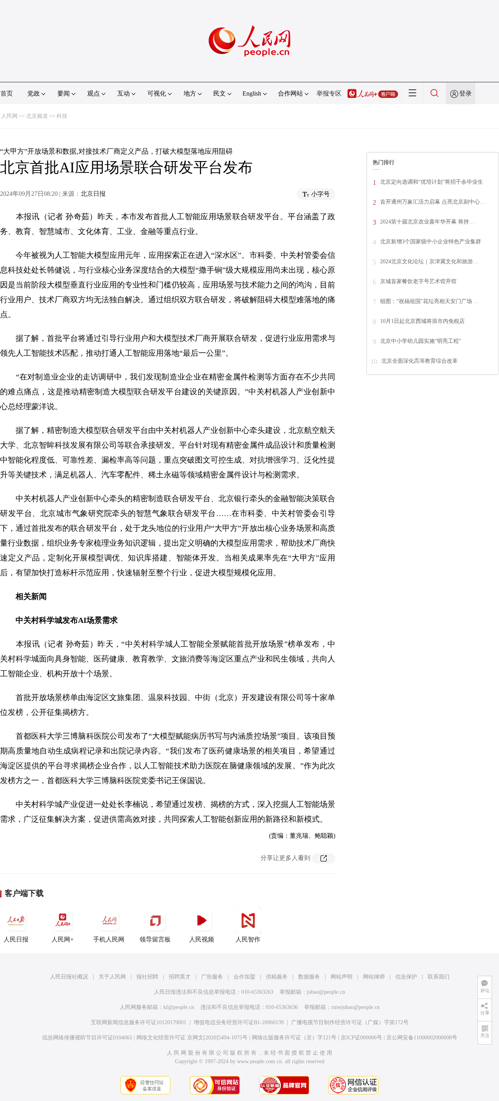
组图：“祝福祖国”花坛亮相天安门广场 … (429, 301)
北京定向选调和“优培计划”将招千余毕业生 (431, 182)
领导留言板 (155, 939)
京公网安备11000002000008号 (421, 1038)
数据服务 (309, 977)
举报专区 (329, 93)
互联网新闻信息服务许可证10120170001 (138, 1022)
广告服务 (212, 977)
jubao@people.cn (326, 992)
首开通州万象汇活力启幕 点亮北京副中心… (432, 202)
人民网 (9, 116)
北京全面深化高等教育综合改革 (419, 361)
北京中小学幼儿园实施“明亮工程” (420, 341)
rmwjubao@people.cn (355, 1007)
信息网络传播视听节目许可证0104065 (87, 1038)
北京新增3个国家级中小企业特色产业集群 (430, 242)
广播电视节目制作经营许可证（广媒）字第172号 (350, 1022)
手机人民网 (108, 939)
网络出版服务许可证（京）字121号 (294, 1038)
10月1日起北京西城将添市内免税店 (422, 321)
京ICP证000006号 (361, 1038)
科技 (62, 116)
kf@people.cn (178, 1007)
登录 (465, 93)
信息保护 (406, 977)
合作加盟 (244, 977)
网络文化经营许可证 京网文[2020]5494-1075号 (192, 1038)
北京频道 (37, 116)
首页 (6, 93)
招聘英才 (180, 977)
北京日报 (93, 193)
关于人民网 (112, 977)
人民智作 (247, 939)
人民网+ (62, 939)
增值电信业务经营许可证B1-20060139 (239, 1022)
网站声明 (341, 977)
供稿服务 (277, 977)
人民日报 (16, 939)
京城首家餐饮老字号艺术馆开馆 (418, 281)
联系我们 (438, 977)
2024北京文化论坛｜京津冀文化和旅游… (429, 261)
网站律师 (374, 977)
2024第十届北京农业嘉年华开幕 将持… (427, 222)
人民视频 (201, 939)
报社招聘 (147, 977)
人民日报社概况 (69, 977)
